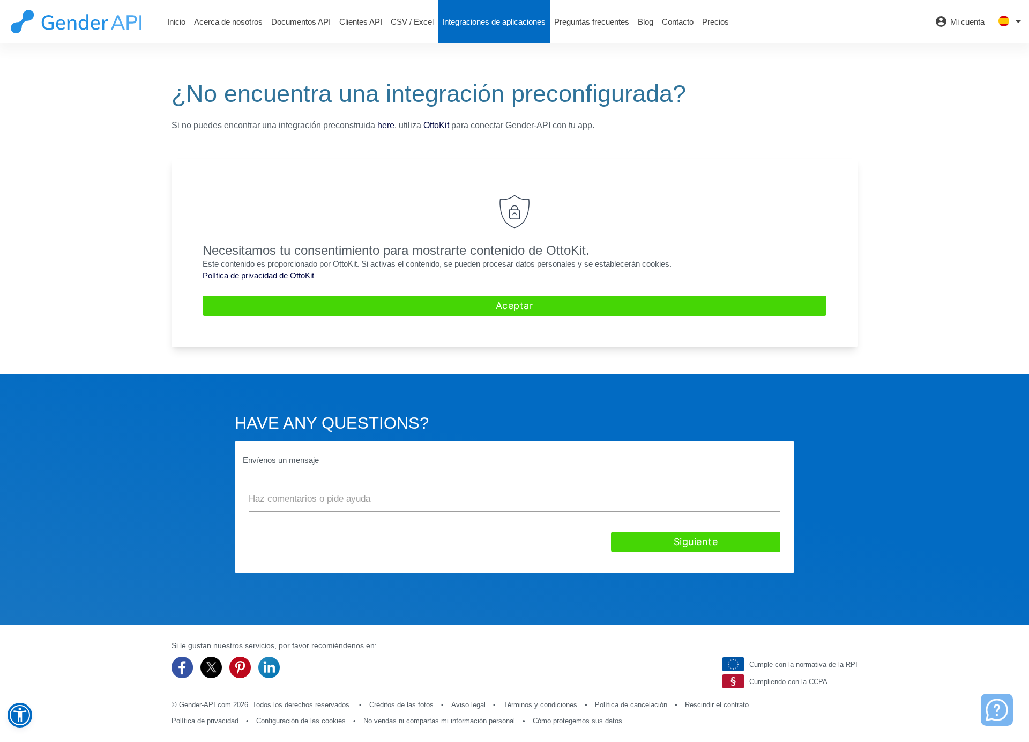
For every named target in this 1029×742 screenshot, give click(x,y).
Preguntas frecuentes (591, 21)
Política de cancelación (631, 705)
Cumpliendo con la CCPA (788, 682)
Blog (645, 21)
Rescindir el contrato (717, 705)
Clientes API (360, 21)
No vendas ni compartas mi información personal (439, 721)
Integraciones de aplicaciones (494, 21)
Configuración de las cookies (301, 721)
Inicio (176, 21)
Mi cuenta (960, 21)
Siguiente (696, 541)
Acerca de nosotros (228, 21)
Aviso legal (468, 705)
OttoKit (436, 125)
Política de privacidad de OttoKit (258, 275)
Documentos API (301, 21)
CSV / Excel (412, 21)
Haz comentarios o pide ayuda (309, 498)
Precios (715, 21)
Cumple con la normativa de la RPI (803, 664)
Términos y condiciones (540, 705)
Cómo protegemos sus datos (577, 721)
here (385, 125)
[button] (20, 715)
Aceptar (515, 305)
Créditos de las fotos (401, 705)
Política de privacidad (205, 721)
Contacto (678, 21)
